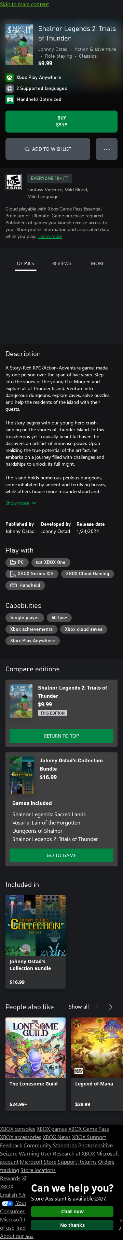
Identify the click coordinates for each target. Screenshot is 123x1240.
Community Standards (50, 1145)
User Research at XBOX (68, 1153)
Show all (79, 1006)
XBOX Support (89, 1136)
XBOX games (52, 1128)
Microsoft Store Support (48, 1161)
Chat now (72, 1211)
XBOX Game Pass (88, 1128)
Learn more (50, 236)
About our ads (16, 1235)
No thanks (72, 1225)
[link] (35, 942)
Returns (87, 1161)
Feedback (11, 1145)
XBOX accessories (20, 1136)
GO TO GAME (61, 855)
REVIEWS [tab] (61, 263)
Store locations (38, 1169)
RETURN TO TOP (61, 735)
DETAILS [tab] (25, 263)
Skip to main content (24, 4)
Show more (17, 503)
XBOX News (57, 1136)
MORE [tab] (97, 263)
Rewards (10, 1178)
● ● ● (107, 149)
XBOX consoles (17, 1128)
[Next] (111, 1007)
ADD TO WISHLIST (51, 149)
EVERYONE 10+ (46, 178)
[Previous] (97, 1007)
